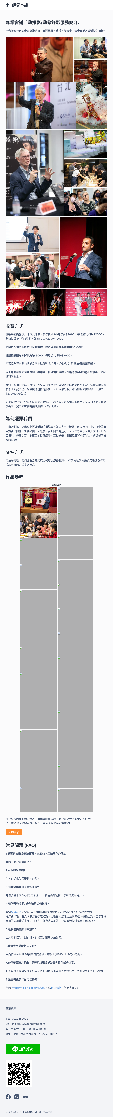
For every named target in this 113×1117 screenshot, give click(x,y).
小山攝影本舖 (17, 5)
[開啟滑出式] (106, 5)
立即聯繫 (14, 832)
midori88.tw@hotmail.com (28, 1023)
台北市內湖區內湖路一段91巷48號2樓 (34, 1034)
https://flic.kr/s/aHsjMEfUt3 (28, 987)
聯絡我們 (16, 912)
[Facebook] (8, 1096)
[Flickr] (25, 1096)
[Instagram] (16, 1096)
